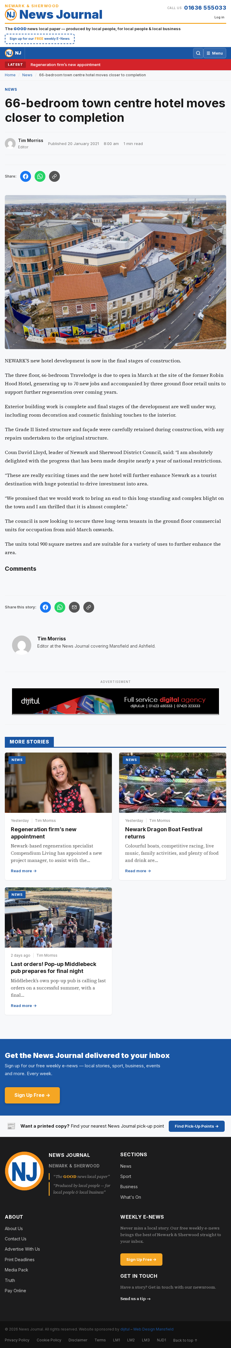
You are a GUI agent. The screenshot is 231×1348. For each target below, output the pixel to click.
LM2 (131, 1340)
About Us (14, 1228)
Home (10, 75)
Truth (10, 1280)
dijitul (125, 1329)
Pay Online (15, 1290)
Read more (21, 870)
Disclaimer (78, 1340)
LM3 (146, 1340)
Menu (215, 53)
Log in (219, 17)
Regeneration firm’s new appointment (65, 64)
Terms (100, 1340)
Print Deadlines (20, 1259)
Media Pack (16, 1269)
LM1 (116, 1340)
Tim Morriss (51, 639)
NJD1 (161, 1340)
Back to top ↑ (185, 1340)
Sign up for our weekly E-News (40, 38)
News (27, 75)
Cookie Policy (49, 1340)
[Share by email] (74, 607)
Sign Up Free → (32, 1095)
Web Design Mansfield (153, 1329)
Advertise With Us (22, 1249)
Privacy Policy (17, 1340)
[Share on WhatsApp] (40, 176)
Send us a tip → (135, 1299)
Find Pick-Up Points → (197, 1126)
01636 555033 (205, 8)
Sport (125, 1176)
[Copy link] (54, 176)
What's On (130, 1197)
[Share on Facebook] (25, 176)
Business (129, 1186)
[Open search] (198, 53)
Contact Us (15, 1238)
